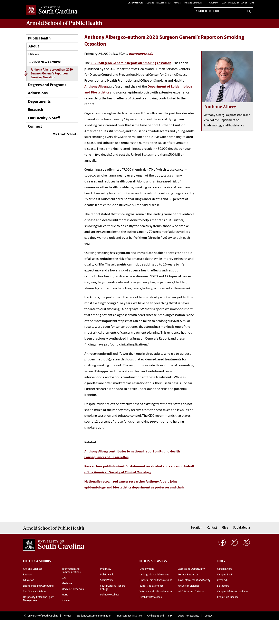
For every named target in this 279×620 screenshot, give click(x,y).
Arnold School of (64, 23)
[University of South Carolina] (53, 544)
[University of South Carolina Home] (51, 10)
